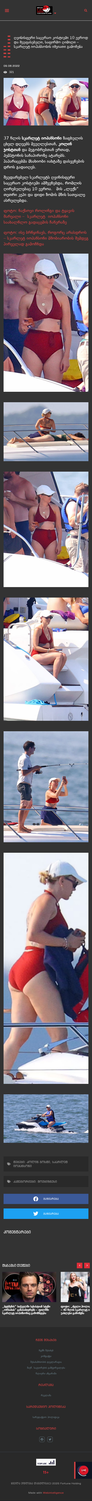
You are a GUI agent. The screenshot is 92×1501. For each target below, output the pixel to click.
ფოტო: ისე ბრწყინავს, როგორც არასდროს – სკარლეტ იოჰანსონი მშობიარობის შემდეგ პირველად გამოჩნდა (46, 238)
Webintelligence (53, 1492)
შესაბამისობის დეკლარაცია (46, 1362)
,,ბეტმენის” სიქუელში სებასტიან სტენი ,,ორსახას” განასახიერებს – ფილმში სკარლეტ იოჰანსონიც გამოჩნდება (26, 1310)
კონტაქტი (46, 1356)
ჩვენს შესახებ (46, 1350)
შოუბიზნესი (47, 1182)
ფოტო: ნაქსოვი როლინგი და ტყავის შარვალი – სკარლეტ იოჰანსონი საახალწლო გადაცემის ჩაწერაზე (39, 216)
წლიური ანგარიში (46, 1373)
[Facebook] (42, 1439)
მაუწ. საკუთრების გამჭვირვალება (46, 1367)
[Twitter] (50, 1439)
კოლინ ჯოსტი (38, 1162)
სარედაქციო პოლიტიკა (46, 1417)
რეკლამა (46, 1395)
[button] (7, 10)
